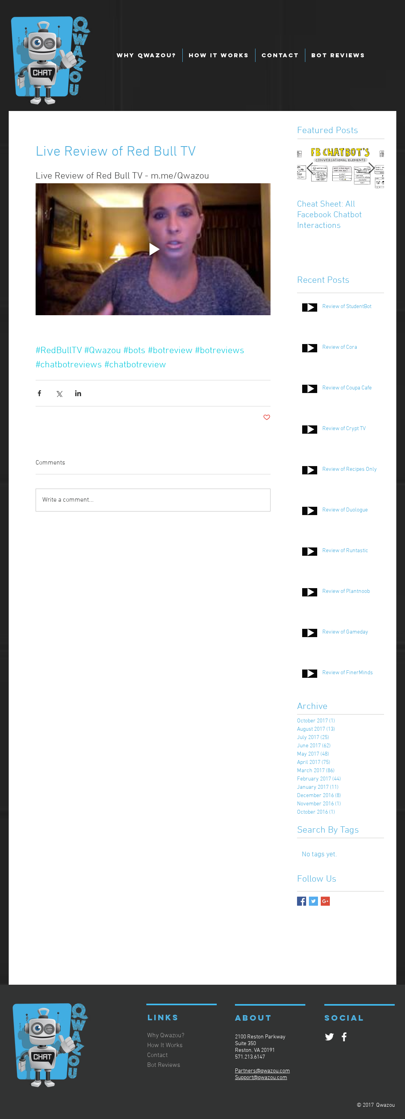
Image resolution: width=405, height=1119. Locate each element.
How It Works (165, 1045)
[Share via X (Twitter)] (58, 393)
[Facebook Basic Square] (301, 901)
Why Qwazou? (165, 1036)
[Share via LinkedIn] (78, 393)
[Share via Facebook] (39, 393)
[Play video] (153, 249)
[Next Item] (371, 168)
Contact (157, 1055)
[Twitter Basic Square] (313, 901)
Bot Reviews (163, 1065)
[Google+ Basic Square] (325, 901)
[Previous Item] (309, 168)
